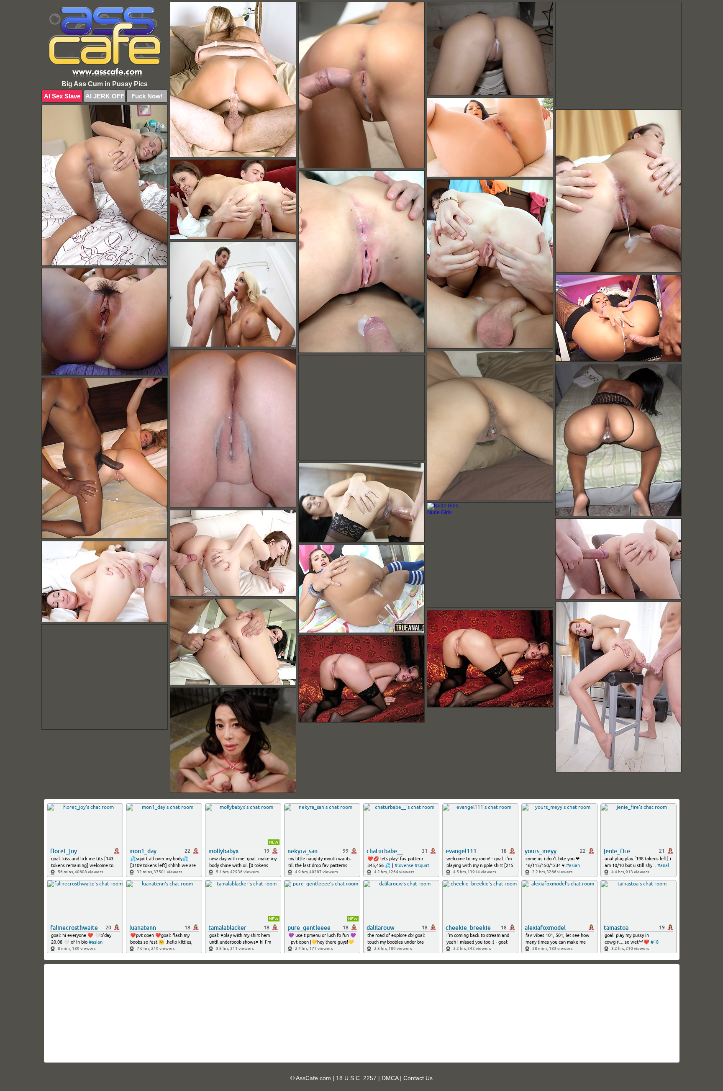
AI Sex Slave (62, 96)
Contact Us (418, 1078)
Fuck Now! (147, 96)
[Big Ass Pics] (104, 43)
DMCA (390, 1078)
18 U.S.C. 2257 (356, 1078)
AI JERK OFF (104, 96)
